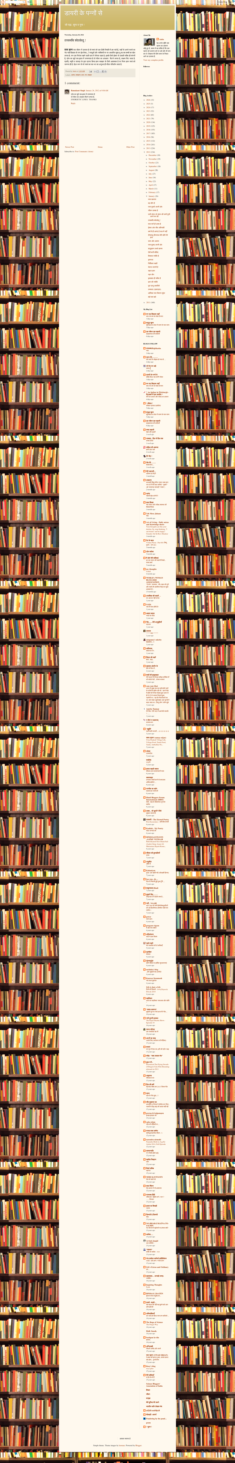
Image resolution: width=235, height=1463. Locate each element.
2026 (148, 100)
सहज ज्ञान (151, 270)
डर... (147, 1269)
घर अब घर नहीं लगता (152, 598)
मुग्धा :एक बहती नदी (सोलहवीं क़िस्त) (157, 872)
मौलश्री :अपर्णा (151, 1414)
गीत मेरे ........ (151, 462)
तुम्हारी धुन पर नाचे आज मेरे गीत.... (156, 1011)
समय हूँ (148, 368)
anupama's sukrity (154, 639)
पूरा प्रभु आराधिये (154, 285)
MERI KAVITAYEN (154, 1177)
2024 (148, 107)
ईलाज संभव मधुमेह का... (153, 1295)
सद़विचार (149, 998)
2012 (148, 152)
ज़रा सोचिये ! (150, 1243)
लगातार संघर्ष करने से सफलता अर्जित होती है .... (155, 780)
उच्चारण (149, 480)
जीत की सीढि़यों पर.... (152, 1124)
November (153, 159)
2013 (148, 148)
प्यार (147, 350)
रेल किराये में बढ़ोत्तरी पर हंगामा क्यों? (157, 1228)
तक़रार (148, 1170)
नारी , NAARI (151, 903)
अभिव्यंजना (150, 934)
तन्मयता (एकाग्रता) (154, 289)
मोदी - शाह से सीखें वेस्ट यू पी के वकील (155, 803)
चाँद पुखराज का (151, 1102)
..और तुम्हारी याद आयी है (153, 972)
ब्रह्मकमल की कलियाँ (153, 334)
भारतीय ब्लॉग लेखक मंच (154, 1406)
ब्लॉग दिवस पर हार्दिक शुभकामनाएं (156, 963)
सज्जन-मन (149, 722)
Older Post (130, 147)
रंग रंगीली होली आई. (152, 1153)
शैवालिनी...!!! (150, 642)
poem (148, 1422)
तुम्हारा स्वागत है (151, 813)
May (151, 181)
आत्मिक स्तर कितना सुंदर (156, 293)
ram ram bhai (152, 686)
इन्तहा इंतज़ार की (151, 1115)
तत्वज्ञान (78, 75)
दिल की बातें (150, 1084)
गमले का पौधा (150, 615)
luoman (122, 1445)
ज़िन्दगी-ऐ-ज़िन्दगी (152, 1214)
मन (86, 75)
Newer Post (69, 147)
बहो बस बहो (152, 297)
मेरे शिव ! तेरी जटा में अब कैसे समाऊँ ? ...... (157, 712)
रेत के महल (150, 540)
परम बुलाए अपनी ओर (155, 244)
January (152, 196)
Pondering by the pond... (156, 1418)
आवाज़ (148, 954)
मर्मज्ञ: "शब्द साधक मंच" (154, 1055)
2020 (148, 122)
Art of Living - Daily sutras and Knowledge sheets (157, 523)
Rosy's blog (150, 1366)
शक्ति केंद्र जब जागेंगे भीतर (154, 377)
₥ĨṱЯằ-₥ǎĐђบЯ (153, 1410)
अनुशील (148, 861)
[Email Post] (90, 71)
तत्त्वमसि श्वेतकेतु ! (154, 220)
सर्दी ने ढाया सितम (151, 936)
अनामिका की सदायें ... (153, 595)
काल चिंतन (150, 1185)
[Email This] (95, 71)
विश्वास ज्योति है (153, 256)
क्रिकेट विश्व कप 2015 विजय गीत (157, 1086)
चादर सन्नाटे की (151, 830)
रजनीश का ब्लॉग (151, 788)
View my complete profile (153, 60)
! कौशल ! (149, 403)
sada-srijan (150, 1122)
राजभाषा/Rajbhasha (153, 348)
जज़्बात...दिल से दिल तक (154, 438)
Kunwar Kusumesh (154, 978)
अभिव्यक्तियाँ (150, 1313)
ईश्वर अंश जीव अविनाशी (156, 227)
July (150, 173)
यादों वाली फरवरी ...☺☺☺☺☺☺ (157, 731)
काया (147, 855)
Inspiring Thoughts (154, 1284)
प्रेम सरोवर (150, 551)
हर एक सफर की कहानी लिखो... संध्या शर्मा (156, 561)
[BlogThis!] (97, 71)
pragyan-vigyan (152, 925)
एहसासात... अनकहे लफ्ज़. (155, 1275)
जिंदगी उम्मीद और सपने (153, 1348)
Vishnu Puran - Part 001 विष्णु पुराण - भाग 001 (156, 543)
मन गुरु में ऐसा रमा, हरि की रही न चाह (157, 1049)
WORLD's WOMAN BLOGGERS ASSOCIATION (154, 580)
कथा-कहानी (150, 429)
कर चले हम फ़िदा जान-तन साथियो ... (157, 1315)
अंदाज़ (148, 751)
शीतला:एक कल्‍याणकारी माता (155, 771)
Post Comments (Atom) (84, 151)
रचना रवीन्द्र (150, 1029)
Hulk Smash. (151, 1331)
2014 (148, 144)
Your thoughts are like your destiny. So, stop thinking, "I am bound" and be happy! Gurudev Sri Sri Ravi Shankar (157, 530)
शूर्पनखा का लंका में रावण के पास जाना (157, 325)
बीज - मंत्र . (150, 659)
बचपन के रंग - (150, 650)
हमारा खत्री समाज (152, 768)
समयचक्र (149, 777)
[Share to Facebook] (103, 71)
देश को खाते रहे (151, 1179)
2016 (148, 137)
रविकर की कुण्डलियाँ (153, 852)
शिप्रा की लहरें (151, 657)
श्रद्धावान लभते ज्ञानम (155, 248)
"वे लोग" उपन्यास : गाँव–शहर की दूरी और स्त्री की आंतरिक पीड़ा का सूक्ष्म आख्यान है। (157, 586)
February (152, 192)
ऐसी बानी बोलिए (153, 252)
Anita (161, 39)
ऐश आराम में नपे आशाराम (154, 1188)
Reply (73, 103)
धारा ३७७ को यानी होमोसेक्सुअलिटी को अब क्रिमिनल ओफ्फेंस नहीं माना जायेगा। (157, 907)
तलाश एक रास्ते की (152, 791)
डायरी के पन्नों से (83, 12)
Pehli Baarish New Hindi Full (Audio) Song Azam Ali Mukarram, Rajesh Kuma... (157, 843)
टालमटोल (149, 753)
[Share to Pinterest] (105, 71)
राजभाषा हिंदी (150, 1194)
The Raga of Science (154, 1322)
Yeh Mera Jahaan (153, 513)
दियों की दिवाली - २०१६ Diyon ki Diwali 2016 (157, 990)
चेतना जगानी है (153, 267)
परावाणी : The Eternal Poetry (157, 819)
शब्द (147, 1217)
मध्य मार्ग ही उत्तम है (154, 224)
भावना (148, 1208)
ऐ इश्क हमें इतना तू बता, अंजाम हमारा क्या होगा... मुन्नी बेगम (157, 1358)
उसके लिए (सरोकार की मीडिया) (156, 1040)
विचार (148, 1390)
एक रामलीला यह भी (152, 1031)
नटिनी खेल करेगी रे (152, 496)
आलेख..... (149, 1234)
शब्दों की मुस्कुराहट (152, 674)
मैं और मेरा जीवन (151, 928)
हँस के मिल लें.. (150, 668)
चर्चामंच (148, 759)
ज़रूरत (148, 630)
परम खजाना (152, 199)
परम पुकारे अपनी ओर (155, 206)
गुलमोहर (148, 951)
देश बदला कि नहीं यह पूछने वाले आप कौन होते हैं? (157, 1305)
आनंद (148, 493)
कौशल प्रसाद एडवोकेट (153, 405)
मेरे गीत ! (149, 456)
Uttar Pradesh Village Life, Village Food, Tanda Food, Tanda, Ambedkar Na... (156, 742)
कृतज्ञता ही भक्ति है (154, 278)
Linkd (148, 571)
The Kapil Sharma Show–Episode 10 (155, 1021)
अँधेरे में (148, 864)
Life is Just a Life (153, 987)
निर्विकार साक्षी (152, 263)
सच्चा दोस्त (149, 440)
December (153, 155)
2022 (148, 115)
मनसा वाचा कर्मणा (152, 1130)
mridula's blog (152, 969)
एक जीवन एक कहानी (153, 331)
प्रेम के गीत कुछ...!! (152, 1095)
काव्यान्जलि (150, 1150)
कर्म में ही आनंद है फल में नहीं (157, 231)
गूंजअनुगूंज (149, 960)
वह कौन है (151, 203)
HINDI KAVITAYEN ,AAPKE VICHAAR (154, 838)
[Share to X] (100, 71)
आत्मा (73, 75)
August (152, 170)
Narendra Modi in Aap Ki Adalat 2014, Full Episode (156, 1143)
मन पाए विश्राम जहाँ (153, 314)
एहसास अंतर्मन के (152, 666)
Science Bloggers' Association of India (154, 1384)
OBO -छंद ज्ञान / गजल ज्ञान (155, 1260)
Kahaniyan (150, 870)
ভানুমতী (148, 762)
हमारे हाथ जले (150, 449)
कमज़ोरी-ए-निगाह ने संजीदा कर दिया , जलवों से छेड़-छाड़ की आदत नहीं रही (157, 1105)
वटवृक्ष (148, 1398)
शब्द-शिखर (150, 502)
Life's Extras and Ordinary (157, 1267)
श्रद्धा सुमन (150, 322)
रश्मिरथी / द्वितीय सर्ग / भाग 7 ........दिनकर (155, 1198)
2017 (148, 133)
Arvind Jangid (152, 1240)
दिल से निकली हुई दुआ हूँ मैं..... (155, 881)
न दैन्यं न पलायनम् (152, 720)
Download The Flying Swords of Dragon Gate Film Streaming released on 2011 (157, 1066)
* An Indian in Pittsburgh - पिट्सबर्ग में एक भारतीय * (157, 393)
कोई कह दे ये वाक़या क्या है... (154, 896)
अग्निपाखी (149, 1346)
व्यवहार (90, 75)
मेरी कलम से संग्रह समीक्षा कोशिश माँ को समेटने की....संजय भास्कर (157, 678)
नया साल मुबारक (151, 980)
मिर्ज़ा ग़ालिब (150, 1168)
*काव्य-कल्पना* (151, 1009)
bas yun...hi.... (152, 879)
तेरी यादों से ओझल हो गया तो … (156, 359)
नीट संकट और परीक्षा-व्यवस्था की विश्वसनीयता (156, 505)
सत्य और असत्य (153, 241)
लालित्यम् (149, 648)
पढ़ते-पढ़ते (149, 943)
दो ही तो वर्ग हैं (150, 1377)
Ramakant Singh (78, 90)
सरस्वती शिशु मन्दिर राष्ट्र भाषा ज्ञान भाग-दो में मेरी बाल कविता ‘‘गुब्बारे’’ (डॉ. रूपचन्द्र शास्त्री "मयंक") (157, 484)
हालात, (148, 1339)
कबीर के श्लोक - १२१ (153, 1252)
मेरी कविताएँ (150, 1375)
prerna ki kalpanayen (155, 1113)
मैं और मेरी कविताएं (152, 557)
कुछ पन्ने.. (149, 1062)
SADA (148, 604)
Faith (148, 1287)
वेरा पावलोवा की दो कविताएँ (154, 945)
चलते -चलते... (151, 1302)
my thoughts (151, 569)
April (151, 185)
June (151, 177)
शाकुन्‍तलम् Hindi (152, 888)
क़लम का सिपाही (151, 1205)
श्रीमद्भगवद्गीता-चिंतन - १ (154, 1133)
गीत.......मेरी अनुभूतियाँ (154, 622)
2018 (148, 129)
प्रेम (147, 1161)
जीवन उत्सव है (153, 210)
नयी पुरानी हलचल (152, 1018)
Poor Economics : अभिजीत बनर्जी (157, 822)
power (148, 916)
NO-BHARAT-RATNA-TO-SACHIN (157, 1224)
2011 (148, 302)
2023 (148, 111)
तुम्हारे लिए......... (152, 894)
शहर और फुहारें (151, 432)
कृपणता (150, 259)
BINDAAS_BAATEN (154, 1293)
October (152, 162)
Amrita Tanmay (152, 708)
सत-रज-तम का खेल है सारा (154, 316)
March (151, 188)
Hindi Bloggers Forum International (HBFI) (155, 798)
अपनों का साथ (151, 1038)
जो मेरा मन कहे (151, 366)
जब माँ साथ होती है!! (152, 606)
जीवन (148, 1394)
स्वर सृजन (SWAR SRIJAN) (157, 1355)
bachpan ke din (152, 1337)
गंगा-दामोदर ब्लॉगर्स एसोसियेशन (156, 1258)
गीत (147, 516)
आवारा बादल (150, 613)
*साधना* (149, 1249)
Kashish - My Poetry (154, 828)
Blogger (138, 1445)
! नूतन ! (149, 1426)
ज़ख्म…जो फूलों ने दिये (153, 810)
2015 (148, 141)
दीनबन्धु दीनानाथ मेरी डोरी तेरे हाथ (158, 236)
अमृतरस (149, 1075)
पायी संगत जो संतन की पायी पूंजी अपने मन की (159, 215)
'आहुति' (148, 728)
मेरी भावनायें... (151, 471)
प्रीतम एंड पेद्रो (151, 473)
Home (100, 147)
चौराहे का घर (150, 1078)
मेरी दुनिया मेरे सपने (152, 1402)
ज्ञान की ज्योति (153, 282)
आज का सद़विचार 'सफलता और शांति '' (157, 1001)
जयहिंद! (148, 1278)
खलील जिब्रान (151, 1159)
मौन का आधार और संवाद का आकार (157, 396)
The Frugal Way (152, 1324)
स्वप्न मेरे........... (152, 357)
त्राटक (148, 624)
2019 (148, 126)
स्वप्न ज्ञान (149, 919)
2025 (148, 103)
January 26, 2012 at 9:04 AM (97, 90)
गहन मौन (151, 274)
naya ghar (149, 1368)
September (153, 166)
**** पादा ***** (152, 633)
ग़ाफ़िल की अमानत (152, 447)
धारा (82, 75)
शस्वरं (148, 1046)
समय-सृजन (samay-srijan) (156, 737)
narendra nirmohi (153, 1139)
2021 (148, 118)
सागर (148, 1093)
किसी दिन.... (150, 464)
